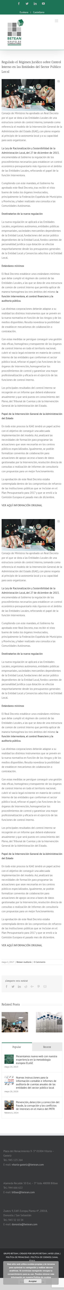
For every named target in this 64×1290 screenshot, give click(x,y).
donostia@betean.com (24, 1224)
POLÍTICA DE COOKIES (41, 1257)
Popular (16, 1047)
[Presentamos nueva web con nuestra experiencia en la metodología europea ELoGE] (9, 1056)
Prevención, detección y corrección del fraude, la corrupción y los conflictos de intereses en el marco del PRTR (37, 1105)
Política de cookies (42, 1277)
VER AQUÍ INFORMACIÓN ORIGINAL (22, 505)
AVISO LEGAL (54, 1253)
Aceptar (33, 1281)
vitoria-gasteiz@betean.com (28, 1164)
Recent (47, 1047)
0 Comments (39, 962)
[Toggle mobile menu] (57, 21)
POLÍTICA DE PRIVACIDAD (18, 1257)
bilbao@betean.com (23, 1192)
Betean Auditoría (24, 962)
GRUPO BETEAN (39, 1253)
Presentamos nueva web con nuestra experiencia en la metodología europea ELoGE (36, 1060)
